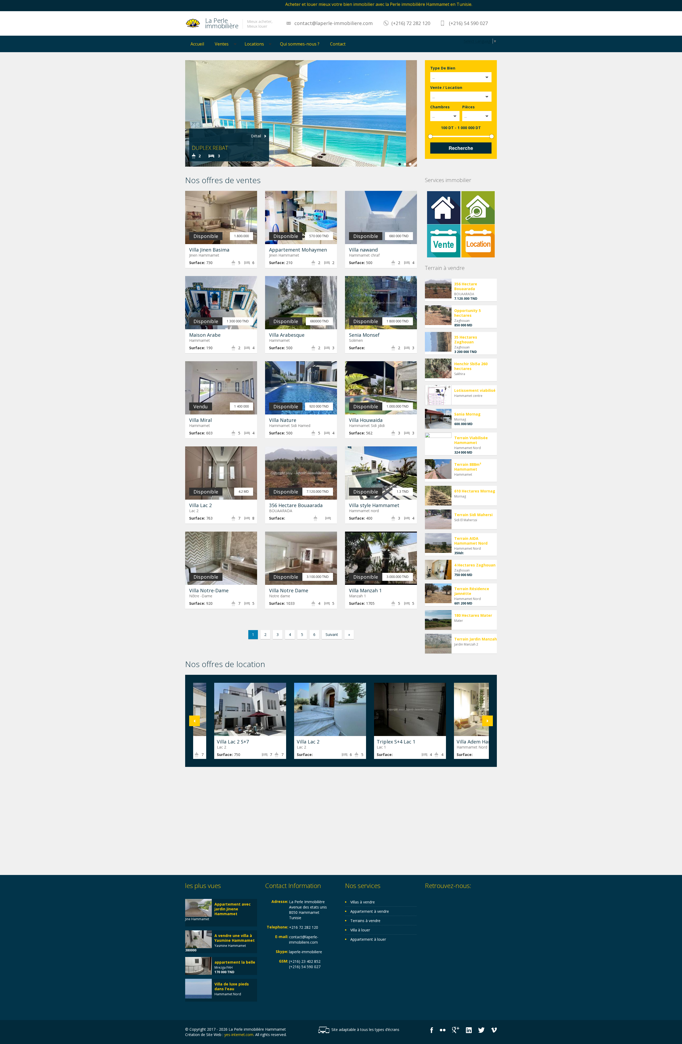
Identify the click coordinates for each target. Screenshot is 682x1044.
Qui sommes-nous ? (299, 44)
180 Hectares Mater (473, 615)
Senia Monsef (364, 335)
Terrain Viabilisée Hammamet (471, 440)
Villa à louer (360, 929)
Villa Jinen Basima (209, 249)
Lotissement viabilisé (475, 390)
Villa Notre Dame (288, 590)
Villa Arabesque (287, 335)
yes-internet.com (238, 1034)
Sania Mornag (467, 414)
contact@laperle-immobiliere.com (333, 23)
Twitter (481, 1030)
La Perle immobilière (221, 22)
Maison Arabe (205, 335)
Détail (256, 135)
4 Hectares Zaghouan (475, 565)
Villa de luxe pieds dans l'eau (231, 986)
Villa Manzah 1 (365, 590)
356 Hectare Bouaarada (296, 505)
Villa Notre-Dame (209, 590)
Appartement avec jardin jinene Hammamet (232, 909)
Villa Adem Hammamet (462, 741)
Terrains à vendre (365, 920)
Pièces (468, 106)
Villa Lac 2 (200, 505)
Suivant (332, 634)
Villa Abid (340, 147)
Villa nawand (363, 249)
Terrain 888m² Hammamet (467, 467)
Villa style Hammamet (374, 505)
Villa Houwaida (366, 420)
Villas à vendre (362, 902)
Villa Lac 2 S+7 (212, 741)
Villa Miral (200, 420)
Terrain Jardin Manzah (475, 639)
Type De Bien (442, 68)
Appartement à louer (368, 939)
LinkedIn (469, 1030)
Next (487, 721)
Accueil (197, 44)
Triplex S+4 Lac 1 (375, 741)
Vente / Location (446, 87)
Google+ (455, 1030)
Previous (194, 721)
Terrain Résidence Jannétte (471, 591)
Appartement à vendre (369, 911)
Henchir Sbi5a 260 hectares (471, 366)
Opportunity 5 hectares (467, 313)
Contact (338, 44)
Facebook (431, 1030)
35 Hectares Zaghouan (465, 339)
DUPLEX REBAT (210, 147)
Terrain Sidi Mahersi (473, 514)
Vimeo (494, 1030)
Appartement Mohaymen (298, 249)
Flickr (443, 1030)
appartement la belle (234, 962)
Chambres (440, 106)
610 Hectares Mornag (474, 491)
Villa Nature (282, 420)
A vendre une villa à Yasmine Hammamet (234, 938)
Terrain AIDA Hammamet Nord (471, 541)
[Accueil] (193, 23)
